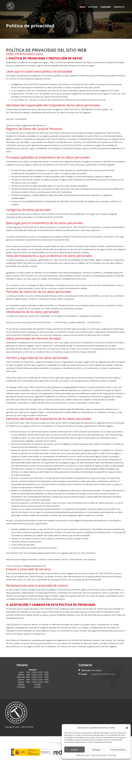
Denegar (96, 749)
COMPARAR (105, 7)
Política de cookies (83, 755)
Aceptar (74, 749)
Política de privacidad (99, 755)
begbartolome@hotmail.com (103, 674)
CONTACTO (119, 7)
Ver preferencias (117, 749)
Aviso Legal (112, 755)
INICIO (82, 7)
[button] (127, 727)
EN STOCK (92, 7)
